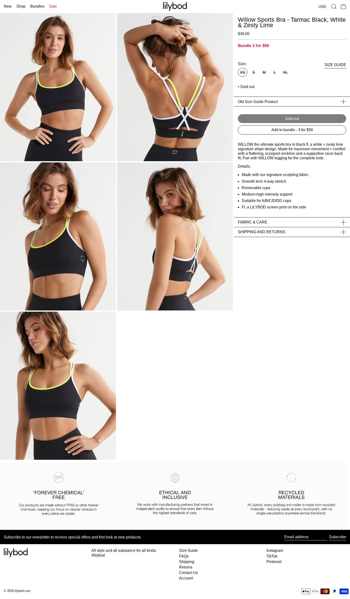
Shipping (186, 562)
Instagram (274, 550)
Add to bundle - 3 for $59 (292, 130)
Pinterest (273, 562)
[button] (334, 6)
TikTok (271, 556)
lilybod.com (22, 591)
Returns (185, 567)
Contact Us (188, 573)
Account (186, 578)
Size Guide (188, 550)
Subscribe (337, 537)
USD (322, 7)
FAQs (184, 556)
